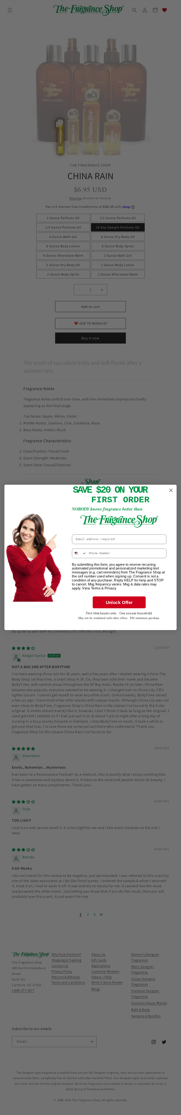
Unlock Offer (119, 602)
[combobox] (79, 553)
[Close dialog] (171, 490)
